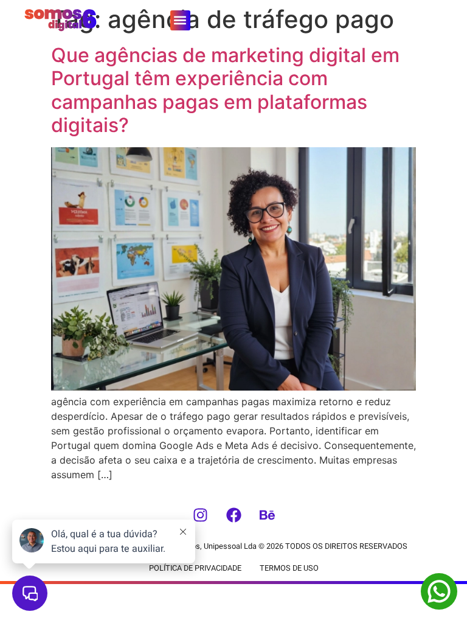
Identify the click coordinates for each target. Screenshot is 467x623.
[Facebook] (233, 515)
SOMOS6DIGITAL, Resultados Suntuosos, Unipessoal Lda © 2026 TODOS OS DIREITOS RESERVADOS (233, 546)
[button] (180, 20)
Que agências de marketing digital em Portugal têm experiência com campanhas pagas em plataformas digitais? (225, 90)
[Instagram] (200, 515)
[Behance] (267, 515)
